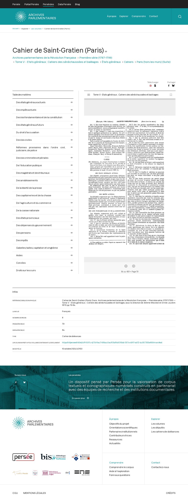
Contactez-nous (160, 467)
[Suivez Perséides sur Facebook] (15, 382)
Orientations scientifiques (123, 427)
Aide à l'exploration (119, 471)
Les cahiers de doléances (165, 431)
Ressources (115, 439)
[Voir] (106, 50)
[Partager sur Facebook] (168, 85)
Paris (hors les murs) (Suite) (154, 61)
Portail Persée (31, 4)
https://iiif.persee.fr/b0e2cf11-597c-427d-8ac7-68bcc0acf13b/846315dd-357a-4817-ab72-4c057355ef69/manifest (112, 342)
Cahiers (128, 61)
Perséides (48, 4)
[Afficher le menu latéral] (89, 95)
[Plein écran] (171, 95)
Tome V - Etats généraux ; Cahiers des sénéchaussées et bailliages (57, 61)
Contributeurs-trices (120, 435)
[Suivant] (134, 266)
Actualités (114, 443)
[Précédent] (126, 266)
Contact (153, 16)
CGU (15, 493)
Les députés (157, 427)
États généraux (111, 61)
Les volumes (36, 29)
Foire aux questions (119, 475)
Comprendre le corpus (121, 467)
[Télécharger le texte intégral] (155, 85)
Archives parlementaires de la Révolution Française (44, 57)
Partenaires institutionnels (123, 431)
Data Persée (64, 4)
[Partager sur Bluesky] (173, 85)
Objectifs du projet (119, 423)
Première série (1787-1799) (95, 57)
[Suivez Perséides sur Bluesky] (24, 382)
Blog (77, 4)
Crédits (171, 493)
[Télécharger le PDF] (151, 85)
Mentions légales (34, 493)
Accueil (15, 28)
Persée (16, 4)
